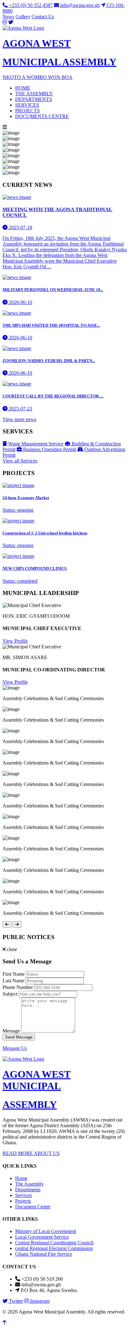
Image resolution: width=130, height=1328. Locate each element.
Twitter (15, 1301)
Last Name (13, 980)
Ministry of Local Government (45, 1231)
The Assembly (29, 1184)
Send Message (18, 1037)
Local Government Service (42, 1237)
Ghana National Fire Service (43, 1254)
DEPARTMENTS (33, 99)
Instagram (39, 1301)
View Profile (15, 641)
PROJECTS (27, 110)
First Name (14, 974)
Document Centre (32, 1206)
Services (23, 1195)
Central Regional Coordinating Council (54, 1242)
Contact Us (43, 16)
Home (21, 1178)
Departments (27, 1189)
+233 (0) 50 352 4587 (30, 5)
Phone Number (18, 987)
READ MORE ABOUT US (31, 1153)
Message (11, 1030)
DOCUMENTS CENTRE (42, 116)
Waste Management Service (35, 443)
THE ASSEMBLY (34, 93)
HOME (22, 88)
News (8, 16)
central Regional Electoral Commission (54, 1248)
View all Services (20, 460)
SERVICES (27, 105)
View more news (19, 419)
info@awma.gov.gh (79, 5)
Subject (10, 994)
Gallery (22, 16)
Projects (23, 1201)
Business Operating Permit (49, 449)
